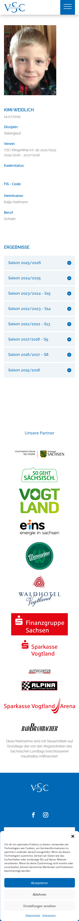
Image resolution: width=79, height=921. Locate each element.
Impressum (49, 915)
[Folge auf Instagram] (45, 815)
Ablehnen (39, 894)
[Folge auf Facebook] (33, 815)
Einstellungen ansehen (39, 906)
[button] (73, 836)
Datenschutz (32, 915)
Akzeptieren (39, 883)
